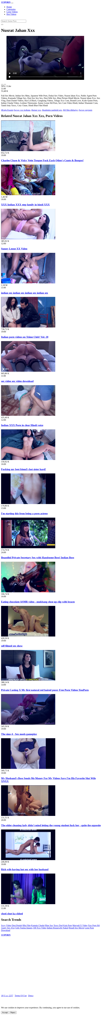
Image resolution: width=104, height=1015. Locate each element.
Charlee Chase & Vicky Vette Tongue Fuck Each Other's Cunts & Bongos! (42, 160)
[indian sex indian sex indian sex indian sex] (28, 283)
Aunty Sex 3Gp (8, 928)
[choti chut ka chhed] (28, 903)
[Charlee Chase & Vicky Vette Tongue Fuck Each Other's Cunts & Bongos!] (28, 150)
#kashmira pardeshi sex (52, 110)
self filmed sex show (12, 645)
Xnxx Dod (58, 925)
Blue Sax (49, 925)
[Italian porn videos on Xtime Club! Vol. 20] (28, 327)
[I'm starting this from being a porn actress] (28, 503)
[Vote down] (5, 84)
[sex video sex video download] (28, 371)
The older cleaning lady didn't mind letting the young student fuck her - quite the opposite (51, 825)
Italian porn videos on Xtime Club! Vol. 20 (24, 337)
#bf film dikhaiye (70, 110)
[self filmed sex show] (28, 636)
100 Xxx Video (39, 928)
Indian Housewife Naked (57, 928)
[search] (2, 24)
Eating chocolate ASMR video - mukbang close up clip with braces (38, 601)
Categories (11, 9)
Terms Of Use (21, 995)
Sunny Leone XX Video (14, 248)
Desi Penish (17, 925)
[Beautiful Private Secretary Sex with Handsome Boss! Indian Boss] (28, 547)
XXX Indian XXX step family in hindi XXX (25, 204)
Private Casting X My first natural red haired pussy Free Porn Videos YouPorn (45, 690)
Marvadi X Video (79, 925)
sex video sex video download (17, 381)
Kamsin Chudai (38, 925)
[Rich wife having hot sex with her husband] (28, 859)
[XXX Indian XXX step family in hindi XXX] (28, 194)
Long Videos (12, 12)
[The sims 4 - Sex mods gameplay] (28, 724)
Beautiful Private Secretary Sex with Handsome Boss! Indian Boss (37, 557)
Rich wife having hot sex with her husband (24, 869)
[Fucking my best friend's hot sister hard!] (28, 459)
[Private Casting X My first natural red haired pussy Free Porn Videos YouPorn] (28, 680)
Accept (5, 1012)
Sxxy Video (6, 925)
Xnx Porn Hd (94, 925)
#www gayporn (85, 110)
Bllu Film (26, 925)
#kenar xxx (36, 110)
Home (9, 7)
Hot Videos (11, 14)
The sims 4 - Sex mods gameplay (19, 734)
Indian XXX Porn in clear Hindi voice (22, 425)
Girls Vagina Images (23, 928)
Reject (12, 1012)
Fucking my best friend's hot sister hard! (23, 469)
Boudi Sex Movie (76, 928)
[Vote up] (2, 84)
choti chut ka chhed (12, 913)
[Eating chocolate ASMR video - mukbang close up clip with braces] (28, 591)
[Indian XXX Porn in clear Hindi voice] (28, 415)
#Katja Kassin (7, 110)
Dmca (30, 995)
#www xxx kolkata (22, 110)
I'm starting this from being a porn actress (24, 513)
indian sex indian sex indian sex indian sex (24, 292)
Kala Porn (67, 925)
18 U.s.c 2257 (7, 995)
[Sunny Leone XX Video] (28, 238)
